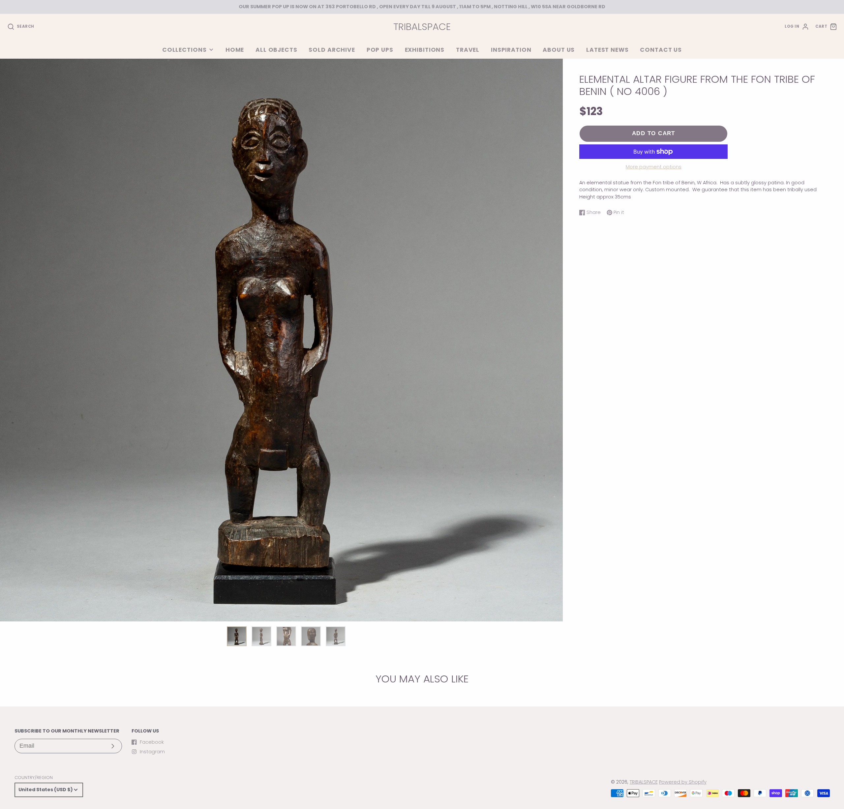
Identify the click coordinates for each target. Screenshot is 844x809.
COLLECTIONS (184, 50)
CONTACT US (661, 50)
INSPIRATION (511, 50)
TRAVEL (467, 50)
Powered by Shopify (683, 782)
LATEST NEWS (607, 50)
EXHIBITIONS (425, 50)
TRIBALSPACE (644, 782)
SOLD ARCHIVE (332, 50)
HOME (235, 50)
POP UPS (380, 50)
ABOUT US (559, 50)
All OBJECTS (276, 50)
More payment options (653, 167)
